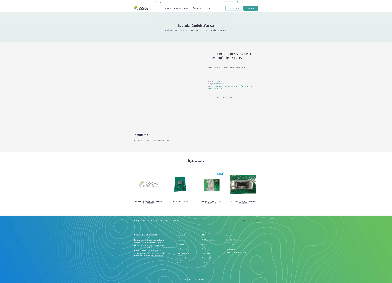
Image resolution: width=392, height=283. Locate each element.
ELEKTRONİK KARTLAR (217, 88)
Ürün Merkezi (197, 8)
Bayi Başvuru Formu (208, 240)
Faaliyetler (186, 8)
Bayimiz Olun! (234, 8)
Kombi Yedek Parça (156, 2)
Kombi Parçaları (207, 258)
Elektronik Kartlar (222, 84)
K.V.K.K (151, 220)
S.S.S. (168, 220)
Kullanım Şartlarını (140, 250)
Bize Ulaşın (176, 220)
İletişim (207, 8)
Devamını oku (148, 190)
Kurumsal (177, 8)
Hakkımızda (181, 240)
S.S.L (143, 220)
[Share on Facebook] (210, 97)
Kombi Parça (206, 249)
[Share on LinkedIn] (230, 97)
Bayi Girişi (250, 8)
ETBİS (136, 220)
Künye (179, 262)
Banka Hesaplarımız (183, 253)
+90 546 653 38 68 (240, 252)
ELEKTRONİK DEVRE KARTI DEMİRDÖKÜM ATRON (232, 86)
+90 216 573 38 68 (238, 250)
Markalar (205, 267)
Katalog (204, 262)
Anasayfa (168, 8)
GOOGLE (159, 220)
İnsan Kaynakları (182, 258)
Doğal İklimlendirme (141, 2)
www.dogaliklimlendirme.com (144, 253)
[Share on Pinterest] (224, 97)
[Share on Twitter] (217, 97)
